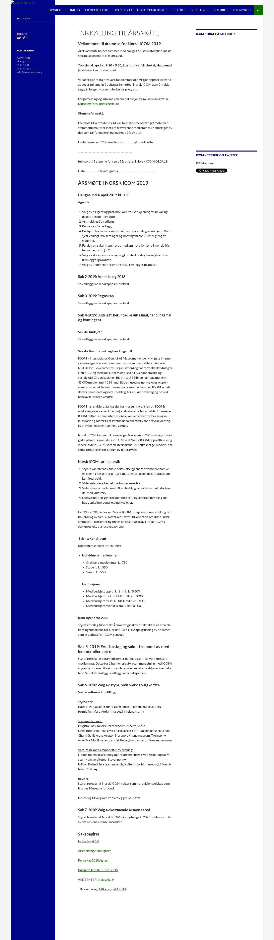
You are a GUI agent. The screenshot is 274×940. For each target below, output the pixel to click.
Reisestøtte (221, 10)
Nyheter (75, 10)
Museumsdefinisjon (97, 10)
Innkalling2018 (88, 841)
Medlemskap (199, 10)
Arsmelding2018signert (94, 851)
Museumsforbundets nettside (98, 103)
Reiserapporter (242, 10)
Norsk (23, 33)
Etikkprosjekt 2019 (112, 889)
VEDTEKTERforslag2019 (96, 879)
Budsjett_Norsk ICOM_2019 (98, 870)
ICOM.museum (205, 163)
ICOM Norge (55, 10)
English (24, 37)
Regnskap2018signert (93, 860)
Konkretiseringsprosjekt (152, 10)
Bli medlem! (23, 18)
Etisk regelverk (123, 10)
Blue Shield (179, 10)
